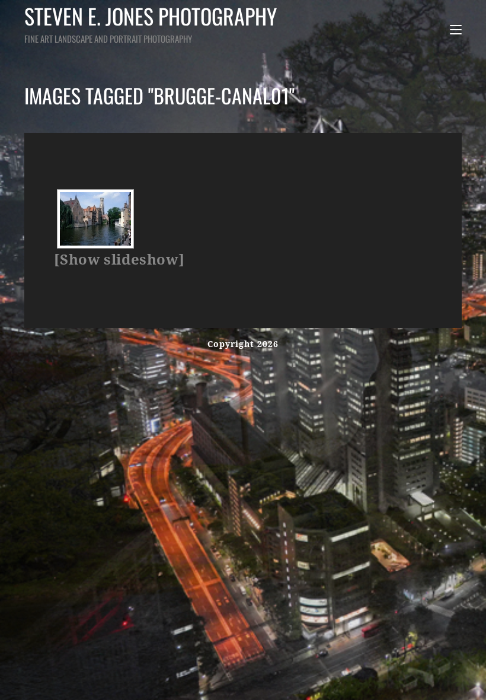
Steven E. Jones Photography (150, 22)
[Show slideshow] (119, 260)
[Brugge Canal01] (95, 219)
